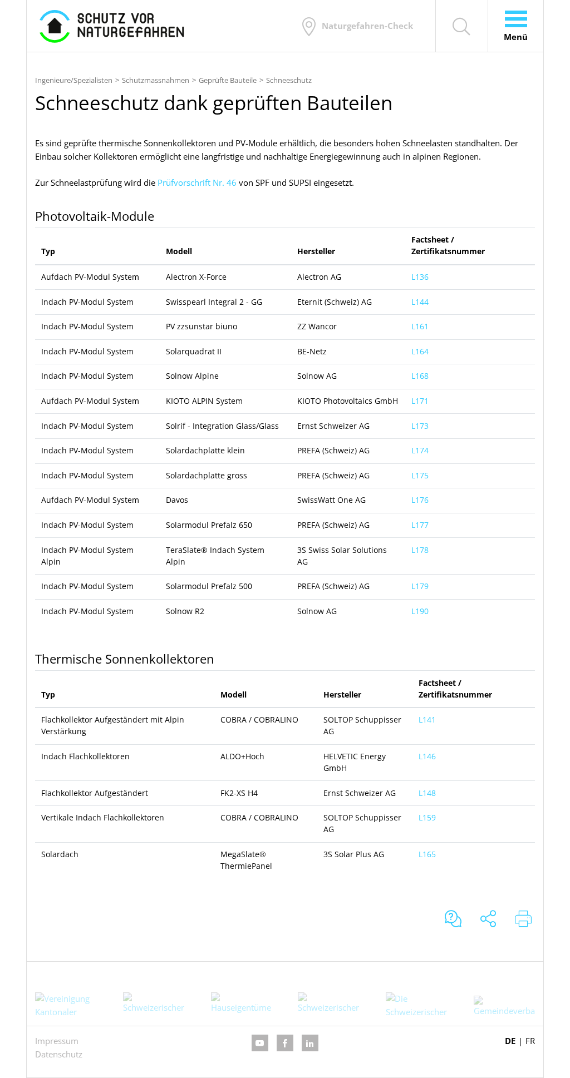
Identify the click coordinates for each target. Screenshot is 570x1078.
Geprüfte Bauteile (228, 80)
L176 (420, 500)
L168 (420, 376)
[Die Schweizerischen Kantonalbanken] (416, 1004)
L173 (420, 426)
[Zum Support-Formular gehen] (453, 919)
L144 (420, 302)
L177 (420, 525)
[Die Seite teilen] (488, 919)
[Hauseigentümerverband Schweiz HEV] (241, 1004)
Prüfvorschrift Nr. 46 (197, 182)
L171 (420, 401)
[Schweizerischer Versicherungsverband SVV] (328, 1004)
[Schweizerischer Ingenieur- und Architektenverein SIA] (153, 1004)
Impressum (56, 1040)
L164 (420, 352)
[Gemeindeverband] (504, 1006)
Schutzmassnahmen (155, 80)
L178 (420, 550)
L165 (427, 854)
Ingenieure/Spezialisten (73, 80)
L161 (420, 327)
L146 (427, 756)
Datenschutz (58, 1054)
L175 (420, 476)
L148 (427, 793)
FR (530, 1040)
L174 (420, 451)
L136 (420, 277)
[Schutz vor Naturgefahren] (112, 26)
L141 (427, 720)
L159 (427, 818)
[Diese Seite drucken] (523, 919)
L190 (420, 611)
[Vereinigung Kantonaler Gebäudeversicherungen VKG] (65, 1004)
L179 (420, 586)
